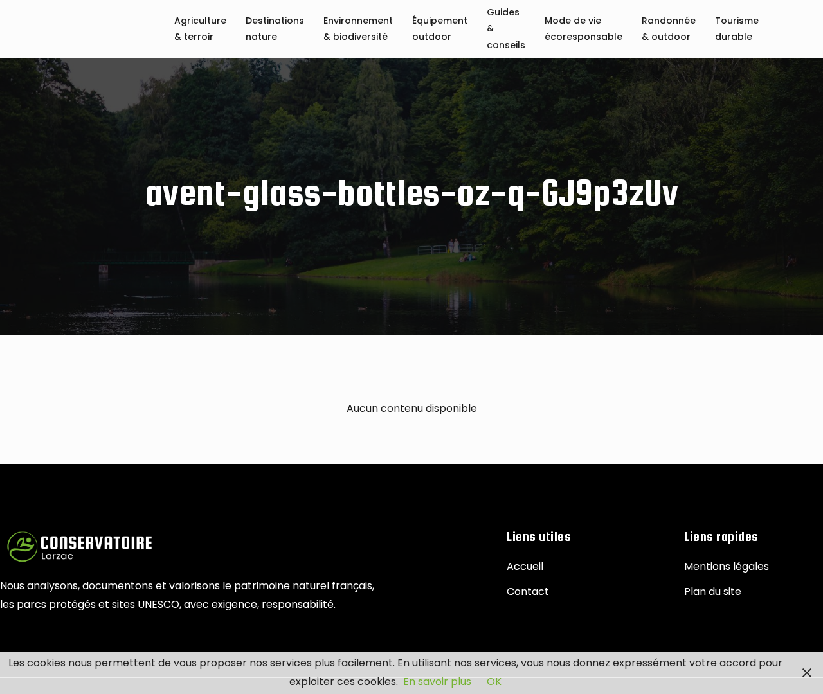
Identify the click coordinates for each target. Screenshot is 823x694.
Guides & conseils (506, 29)
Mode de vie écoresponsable (583, 29)
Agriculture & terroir (200, 29)
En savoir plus (437, 681)
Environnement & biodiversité (358, 29)
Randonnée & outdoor (669, 29)
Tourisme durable (737, 29)
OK (494, 681)
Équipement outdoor (439, 29)
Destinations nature (275, 29)
